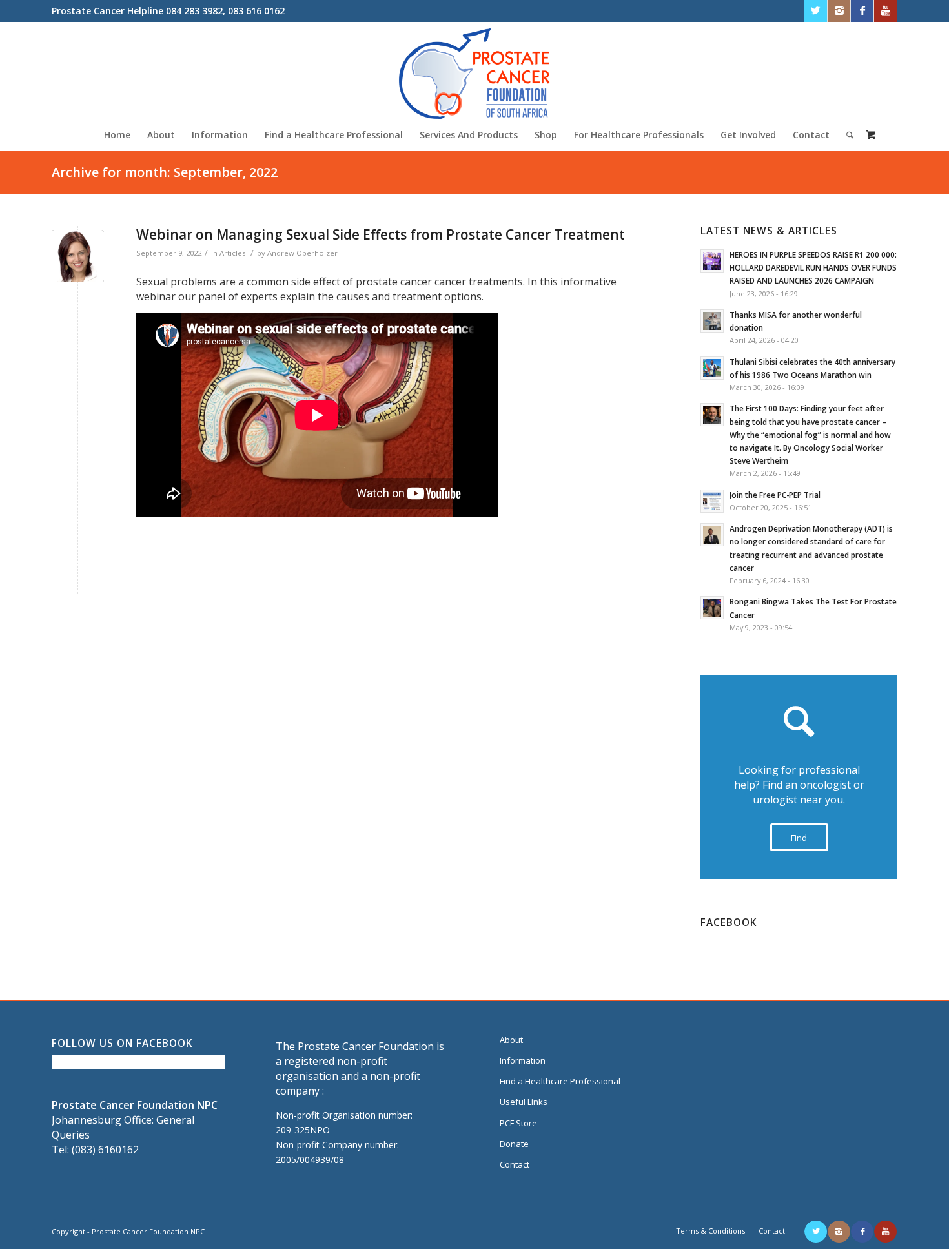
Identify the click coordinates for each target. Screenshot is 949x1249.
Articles (232, 253)
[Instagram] (839, 11)
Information (523, 1060)
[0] (870, 134)
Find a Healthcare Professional (560, 1081)
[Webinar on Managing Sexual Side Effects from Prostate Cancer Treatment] (78, 256)
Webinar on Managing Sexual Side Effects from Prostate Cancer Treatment (380, 234)
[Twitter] (815, 11)
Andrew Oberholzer (302, 253)
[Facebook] (862, 11)
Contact (514, 1164)
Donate (514, 1144)
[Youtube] (885, 11)
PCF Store (518, 1123)
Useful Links (523, 1102)
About (511, 1040)
